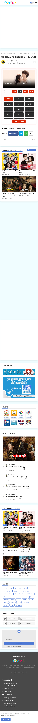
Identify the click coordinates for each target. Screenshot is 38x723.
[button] (36, 2)
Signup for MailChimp (10, 683)
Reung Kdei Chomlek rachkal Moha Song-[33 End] (9, 195)
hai (23, 594)
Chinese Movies (8, 594)
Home (3, 53)
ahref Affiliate (8, 691)
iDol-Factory (30, 594)
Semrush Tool (8, 689)
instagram (12, 623)
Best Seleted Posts (9, 686)
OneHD (24, 599)
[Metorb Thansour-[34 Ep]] (19, 449)
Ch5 (15, 588)
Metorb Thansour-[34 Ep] (15, 467)
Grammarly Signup (10, 703)
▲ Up (15, 121)
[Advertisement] (19, 28)
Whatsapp (26, 133)
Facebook (14, 133)
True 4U (6, 605)
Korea (32, 597)
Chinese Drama (10, 53)
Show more (31, 150)
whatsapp (29, 619)
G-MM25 (17, 594)
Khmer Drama (14, 597)
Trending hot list (9, 700)
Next (25, 91)
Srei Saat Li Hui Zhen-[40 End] (9, 171)
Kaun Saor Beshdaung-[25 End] (27, 171)
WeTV (12, 605)
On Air (18, 599)
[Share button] (31, 133)
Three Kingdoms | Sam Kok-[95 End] (26, 573)
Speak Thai (12, 602)
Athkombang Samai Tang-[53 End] (17, 487)
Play (20, 91)
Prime (5, 602)
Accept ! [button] (6, 719)
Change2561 (7, 591)
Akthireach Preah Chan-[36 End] (16, 477)
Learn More (12, 715)
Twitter (21, 133)
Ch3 (11, 588)
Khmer (5, 597)
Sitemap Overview (9, 698)
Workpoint (19, 605)
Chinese (11, 129)
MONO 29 (6, 599)
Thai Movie (26, 602)
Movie (12, 599)
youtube (28, 623)
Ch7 (20, 588)
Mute (31, 91)
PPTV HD (31, 599)
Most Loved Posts (9, 706)
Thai (19, 602)
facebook (12, 619)
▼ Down (22, 121)
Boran (5, 588)
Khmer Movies (24, 597)
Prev (14, 91)
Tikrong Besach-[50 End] (26, 193)
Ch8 (25, 588)
